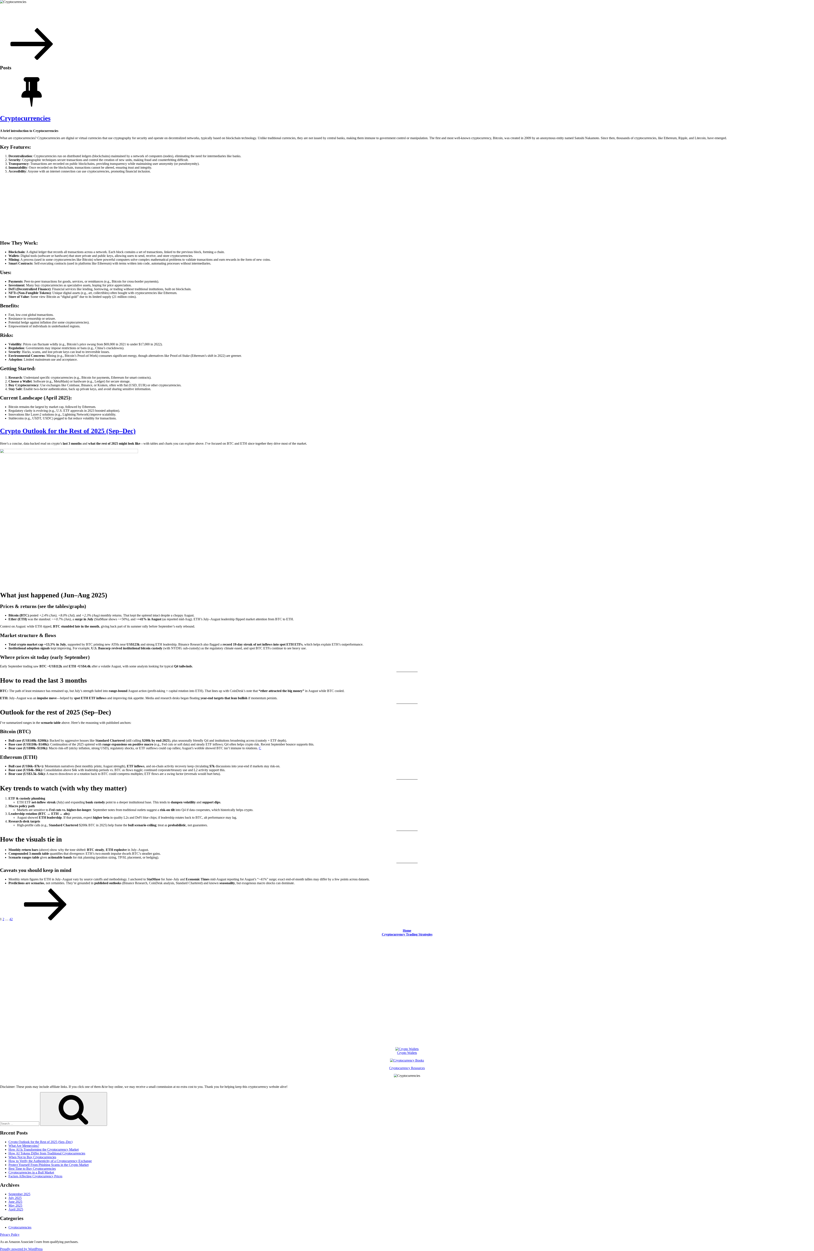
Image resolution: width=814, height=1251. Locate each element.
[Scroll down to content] (32, 58)
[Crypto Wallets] (407, 1049)
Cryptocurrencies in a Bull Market (31, 1172)
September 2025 (19, 1194)
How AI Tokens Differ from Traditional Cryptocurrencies (46, 1153)
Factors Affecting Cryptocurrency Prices (35, 1176)
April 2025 (15, 1209)
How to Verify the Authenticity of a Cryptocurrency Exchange (50, 1161)
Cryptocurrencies (25, 12)
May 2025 (15, 1205)
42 (11, 919)
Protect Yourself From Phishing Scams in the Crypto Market (48, 1165)
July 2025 (15, 1198)
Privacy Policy (10, 1234)
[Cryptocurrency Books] (407, 1060)
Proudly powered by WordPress (21, 1249)
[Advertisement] (407, 206)
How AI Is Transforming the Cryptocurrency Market (43, 1149)
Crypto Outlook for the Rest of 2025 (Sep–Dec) (68, 431)
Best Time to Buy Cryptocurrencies (32, 1168)
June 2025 (15, 1201)
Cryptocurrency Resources (407, 1068)
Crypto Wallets (407, 1053)
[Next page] (45, 919)
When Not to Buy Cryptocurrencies (32, 1157)
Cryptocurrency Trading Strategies (407, 934)
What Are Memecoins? (23, 1145)
